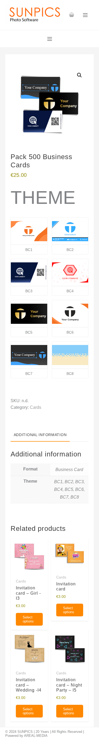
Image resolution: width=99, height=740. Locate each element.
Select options (28, 619)
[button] (79, 75)
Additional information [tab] (40, 435)
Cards (35, 407)
